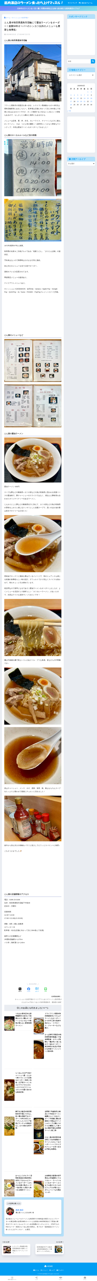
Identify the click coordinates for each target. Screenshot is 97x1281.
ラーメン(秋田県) (54, 999)
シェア (53, 1270)
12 (78, 98)
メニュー (45, 1270)
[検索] (93, 61)
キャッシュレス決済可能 (24, 999)
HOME (50, 1266)
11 (74, 98)
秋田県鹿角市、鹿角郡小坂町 (50, 1002)
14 (84, 98)
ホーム (37, 1270)
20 (81, 101)
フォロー (61, 1270)
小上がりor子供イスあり (30, 1002)
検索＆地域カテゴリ (12, 1279)
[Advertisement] (32, 312)
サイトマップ (72, 3)
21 (84, 101)
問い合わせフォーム (85, 3)
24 (71, 105)
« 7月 (69, 111)
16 (91, 98)
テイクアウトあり (40, 999)
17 (71, 101)
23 (91, 101)
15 (88, 98)
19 (78, 101)
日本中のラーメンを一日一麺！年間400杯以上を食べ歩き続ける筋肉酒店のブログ (48, 8)
